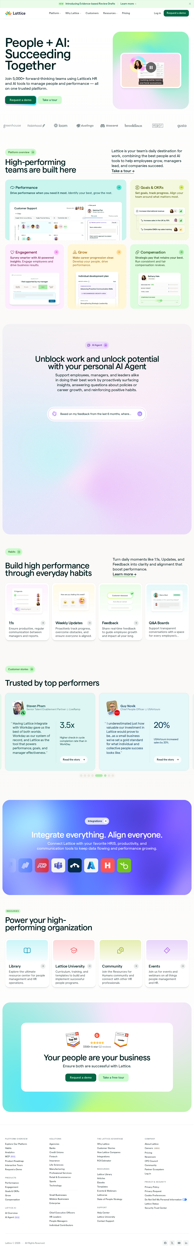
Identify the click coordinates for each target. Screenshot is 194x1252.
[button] (190, 4)
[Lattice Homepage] (15, 13)
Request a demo (176, 13)
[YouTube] (179, 1243)
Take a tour (49, 100)
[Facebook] (165, 1243)
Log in (157, 13)
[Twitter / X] (172, 1243)
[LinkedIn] (186, 1243)
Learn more (123, 574)
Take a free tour (113, 1077)
